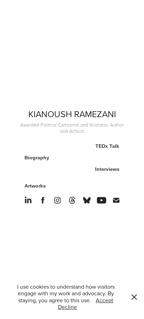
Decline (67, 307)
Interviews (107, 169)
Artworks (35, 186)
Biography (36, 157)
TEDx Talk (107, 146)
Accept (104, 300)
